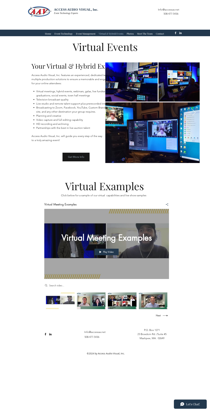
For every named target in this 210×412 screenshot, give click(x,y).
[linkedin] (180, 33)
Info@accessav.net (168, 9)
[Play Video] (60, 300)
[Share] (166, 204)
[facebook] (175, 33)
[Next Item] (194, 112)
